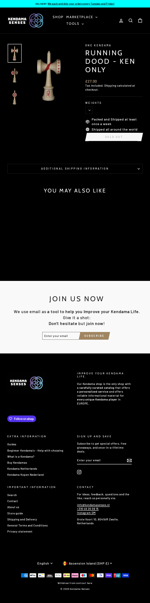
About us (13, 507)
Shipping (110, 85)
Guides (11, 444)
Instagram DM (86, 512)
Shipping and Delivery (22, 519)
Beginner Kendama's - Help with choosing (35, 450)
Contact (12, 501)
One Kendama (98, 45)
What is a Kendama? (20, 456)
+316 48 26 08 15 (88, 508)
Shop (58, 17)
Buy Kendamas (17, 462)
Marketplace (80, 17)
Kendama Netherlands (22, 468)
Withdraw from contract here (75, 583)
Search (12, 495)
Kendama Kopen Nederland (25, 474)
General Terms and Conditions (27, 525)
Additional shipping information (75, 168)
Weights (93, 102)
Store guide (15, 513)
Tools (73, 24)
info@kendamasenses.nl (93, 504)
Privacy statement (20, 531)
